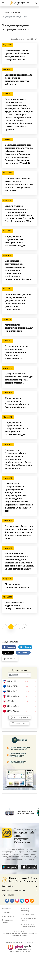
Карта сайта (6, 912)
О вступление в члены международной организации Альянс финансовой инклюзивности (16, 352)
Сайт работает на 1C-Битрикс (19, 952)
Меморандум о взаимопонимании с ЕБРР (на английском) (19, 328)
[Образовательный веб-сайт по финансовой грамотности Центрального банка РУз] (19, 762)
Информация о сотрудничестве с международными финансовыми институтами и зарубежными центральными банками (18, 270)
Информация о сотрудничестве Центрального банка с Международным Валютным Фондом (16, 428)
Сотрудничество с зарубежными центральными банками (18, 605)
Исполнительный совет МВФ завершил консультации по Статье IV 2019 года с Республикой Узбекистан (19, 184)
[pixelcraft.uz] (20, 947)
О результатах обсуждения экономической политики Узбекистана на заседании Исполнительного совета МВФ (19, 532)
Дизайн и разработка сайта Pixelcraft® (19, 942)
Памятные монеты (27, 914)
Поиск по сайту (7, 908)
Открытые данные (8, 916)
